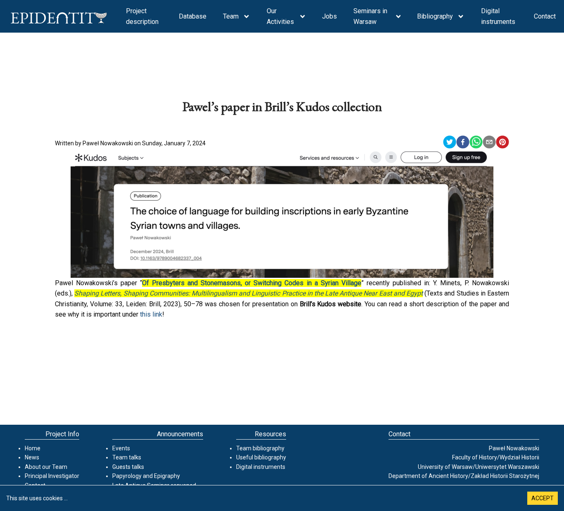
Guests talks (128, 467)
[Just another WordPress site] (59, 19)
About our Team (46, 467)
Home (32, 448)
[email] (489, 143)
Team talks (126, 457)
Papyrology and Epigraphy (146, 476)
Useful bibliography (261, 457)
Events (121, 448)
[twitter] (449, 143)
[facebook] (462, 143)
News (32, 457)
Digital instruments (498, 16)
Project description (142, 16)
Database (192, 16)
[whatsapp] (476, 143)
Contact (545, 16)
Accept (542, 498)
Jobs (329, 16)
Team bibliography (260, 448)
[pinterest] (502, 143)
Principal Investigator (52, 476)
